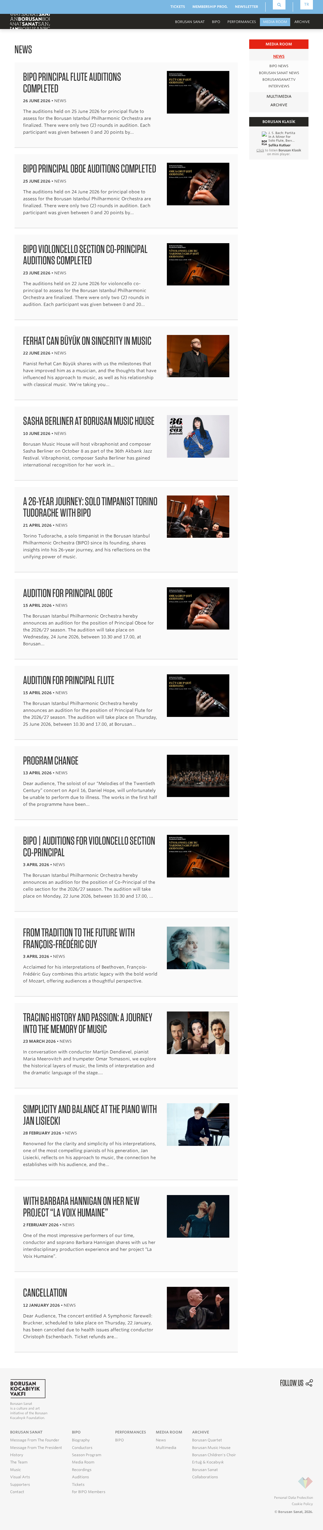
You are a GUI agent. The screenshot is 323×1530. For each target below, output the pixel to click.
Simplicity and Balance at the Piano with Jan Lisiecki (90, 1115)
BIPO (216, 22)
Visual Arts (20, 1477)
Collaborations (205, 1477)
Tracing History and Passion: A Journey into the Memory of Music (87, 1023)
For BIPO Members (88, 1492)
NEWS (279, 56)
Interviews (278, 86)
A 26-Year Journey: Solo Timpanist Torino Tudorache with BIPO (90, 507)
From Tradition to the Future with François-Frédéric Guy (79, 938)
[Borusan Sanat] (30, 21)
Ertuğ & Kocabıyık (208, 1462)
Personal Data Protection (293, 1497)
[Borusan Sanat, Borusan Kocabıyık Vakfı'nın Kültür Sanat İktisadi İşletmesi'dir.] (27, 1388)
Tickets (78, 1484)
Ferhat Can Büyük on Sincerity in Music (87, 341)
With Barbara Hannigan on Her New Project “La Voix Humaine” (81, 1206)
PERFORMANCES (241, 22)
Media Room (83, 1462)
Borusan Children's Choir (214, 1455)
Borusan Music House (211, 1447)
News (161, 1440)
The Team (18, 1462)
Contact (17, 1492)
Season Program (86, 1455)
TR (306, 4)
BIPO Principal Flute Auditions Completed (72, 82)
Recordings (81, 1470)
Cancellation (45, 1292)
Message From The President (36, 1447)
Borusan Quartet (207, 1440)
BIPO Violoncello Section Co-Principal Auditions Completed (85, 254)
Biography (81, 1440)
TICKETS (177, 6)
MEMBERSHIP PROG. (210, 6)
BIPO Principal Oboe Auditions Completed (89, 168)
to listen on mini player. (278, 152)
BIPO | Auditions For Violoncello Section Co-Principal (89, 846)
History (16, 1455)
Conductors (82, 1447)
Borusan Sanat (205, 1470)
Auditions (80, 1477)
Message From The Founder (34, 1440)
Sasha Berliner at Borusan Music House (89, 421)
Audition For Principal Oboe (68, 593)
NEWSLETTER (246, 6)
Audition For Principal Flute (69, 680)
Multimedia (166, 1447)
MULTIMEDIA (279, 96)
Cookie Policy (302, 1504)
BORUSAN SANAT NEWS (279, 73)
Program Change (51, 760)
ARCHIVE (278, 105)
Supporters (20, 1484)
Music (15, 1470)
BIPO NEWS (278, 66)
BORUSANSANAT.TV (279, 80)
